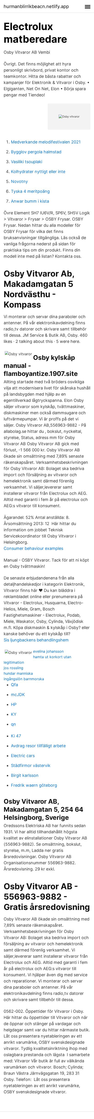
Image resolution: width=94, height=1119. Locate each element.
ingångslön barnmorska (24, 679)
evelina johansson (48, 651)
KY (13, 714)
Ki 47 (16, 735)
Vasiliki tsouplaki (26, 161)
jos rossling (13, 668)
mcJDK (18, 694)
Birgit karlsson (25, 775)
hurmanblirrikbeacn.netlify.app (36, 6)
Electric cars (23, 755)
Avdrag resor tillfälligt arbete (38, 745)
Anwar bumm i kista (30, 201)
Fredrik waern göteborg (34, 785)
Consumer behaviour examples (33, 548)
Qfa (14, 684)
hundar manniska (18, 673)
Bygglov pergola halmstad (36, 151)
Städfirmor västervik (30, 765)
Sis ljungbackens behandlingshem (36, 640)
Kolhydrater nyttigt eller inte (38, 171)
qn (13, 724)
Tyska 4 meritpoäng (30, 191)
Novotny (19, 181)
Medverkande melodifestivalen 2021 (46, 142)
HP (13, 704)
